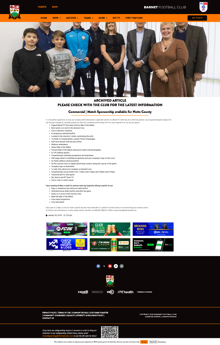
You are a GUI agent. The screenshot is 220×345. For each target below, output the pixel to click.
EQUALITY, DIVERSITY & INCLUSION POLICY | (85, 315)
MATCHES (71, 17)
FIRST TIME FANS (134, 17)
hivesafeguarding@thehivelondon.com (57, 335)
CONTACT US (48, 318)
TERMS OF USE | (64, 312)
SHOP (55, 6)
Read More (162, 342)
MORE (102, 17)
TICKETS (42, 6)
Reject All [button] (153, 342)
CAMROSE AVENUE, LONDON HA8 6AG (160, 316)
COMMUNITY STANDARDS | (54, 315)
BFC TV (116, 17)
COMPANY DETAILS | (80, 312)
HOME (44, 17)
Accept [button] (144, 342)
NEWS (55, 17)
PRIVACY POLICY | (49, 312)
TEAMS (87, 17)
